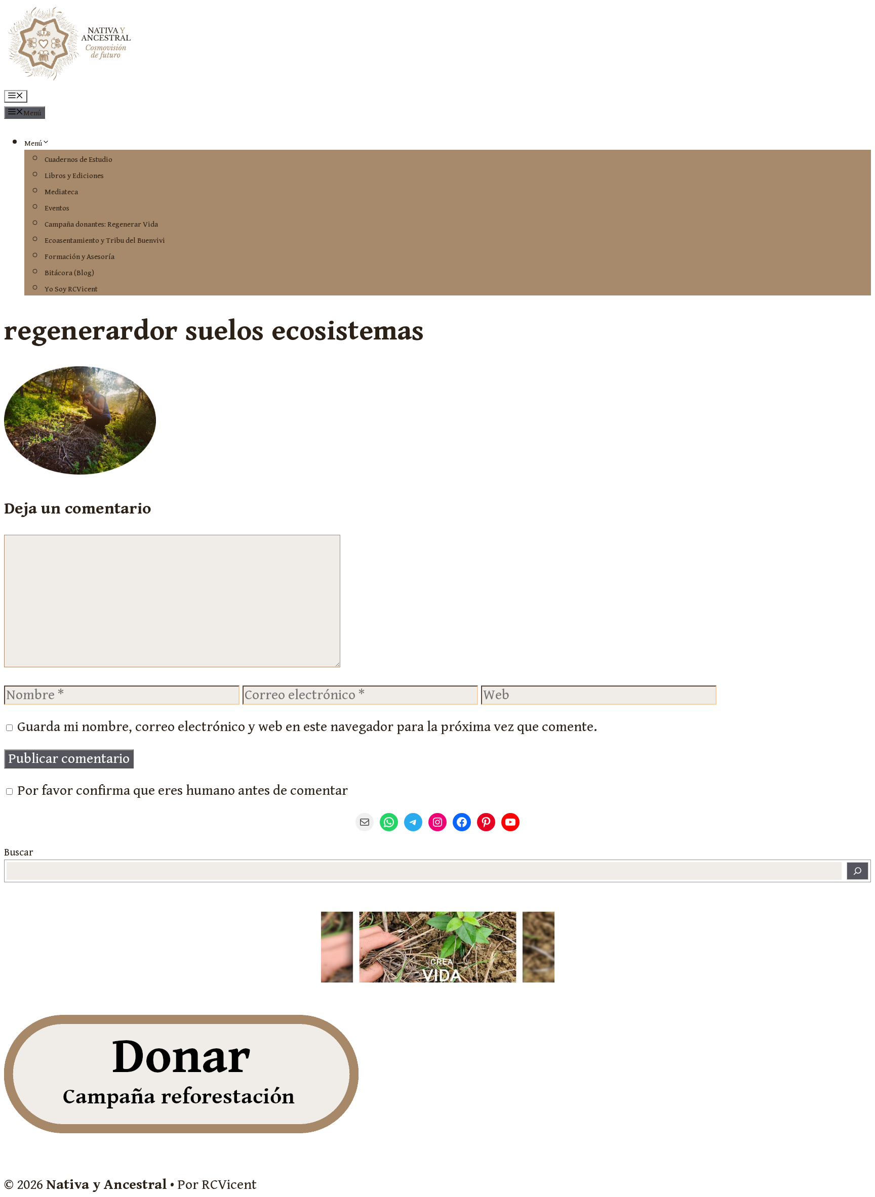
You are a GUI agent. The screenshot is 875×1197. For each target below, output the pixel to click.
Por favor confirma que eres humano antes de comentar (181, 791)
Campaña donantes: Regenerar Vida (101, 224)
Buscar (18, 853)
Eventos (57, 208)
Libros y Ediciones (74, 176)
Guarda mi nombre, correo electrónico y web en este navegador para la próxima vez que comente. (307, 727)
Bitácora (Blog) (69, 273)
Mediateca (61, 192)
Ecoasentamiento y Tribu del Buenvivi (105, 240)
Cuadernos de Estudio (78, 159)
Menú (33, 143)
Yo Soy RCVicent (71, 289)
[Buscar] (857, 871)
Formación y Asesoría (79, 256)
